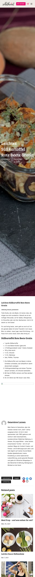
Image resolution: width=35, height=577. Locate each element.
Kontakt (22, 4)
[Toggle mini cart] (28, 4)
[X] (27, 478)
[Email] (27, 481)
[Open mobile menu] (31, 4)
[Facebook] (24, 478)
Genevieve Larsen (17, 422)
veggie (16, 478)
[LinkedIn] (30, 478)
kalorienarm (7, 478)
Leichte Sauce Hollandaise (12, 553)
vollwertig (6, 482)
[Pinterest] (24, 481)
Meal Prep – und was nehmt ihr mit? (17, 520)
